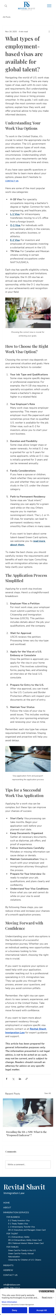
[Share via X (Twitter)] (13, 1079)
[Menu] (49, 5)
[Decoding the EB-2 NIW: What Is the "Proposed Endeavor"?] (28, 1112)
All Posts (6, 17)
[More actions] (49, 31)
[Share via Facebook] (6, 1079)
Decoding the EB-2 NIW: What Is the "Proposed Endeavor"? (26, 1133)
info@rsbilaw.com (12, 1284)
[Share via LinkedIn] (20, 1079)
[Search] (6, 6)
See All (47, 1093)
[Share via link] (26, 1079)
